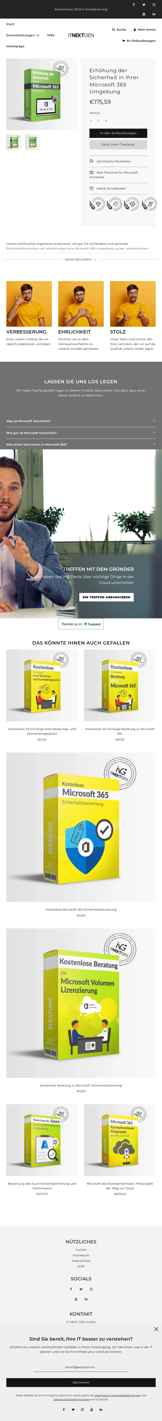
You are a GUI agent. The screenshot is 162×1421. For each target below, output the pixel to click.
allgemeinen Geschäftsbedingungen (117, 1395)
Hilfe (51, 35)
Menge (94, 113)
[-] (90, 120)
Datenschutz (81, 1261)
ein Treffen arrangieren (106, 597)
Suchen (81, 1250)
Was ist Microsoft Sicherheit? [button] (28, 421)
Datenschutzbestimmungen (71, 1399)
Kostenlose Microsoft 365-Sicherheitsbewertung (81, 909)
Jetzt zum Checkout (118, 144)
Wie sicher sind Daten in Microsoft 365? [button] (36, 444)
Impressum (81, 1255)
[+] (105, 120)
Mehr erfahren (78, 259)
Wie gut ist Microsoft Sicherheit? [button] (31, 433)
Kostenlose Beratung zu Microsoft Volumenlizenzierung (81, 1085)
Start (10, 24)
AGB (81, 1266)
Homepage (15, 46)
